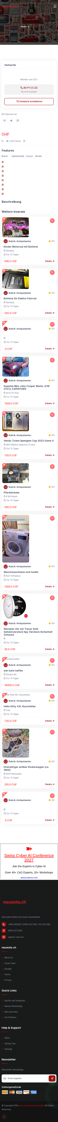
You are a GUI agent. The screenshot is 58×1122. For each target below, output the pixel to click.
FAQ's (7, 1038)
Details (48, 261)
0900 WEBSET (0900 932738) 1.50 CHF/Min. (29, 924)
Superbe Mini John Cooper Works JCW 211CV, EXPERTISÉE (27, 387)
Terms (7, 974)
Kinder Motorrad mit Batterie (21, 246)
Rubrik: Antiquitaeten (20, 241)
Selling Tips (10, 1043)
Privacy (7, 980)
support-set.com (16, 937)
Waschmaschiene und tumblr (21, 572)
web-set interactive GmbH (31, 1105)
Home (24, 26)
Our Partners (10, 1017)
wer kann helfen (13, 670)
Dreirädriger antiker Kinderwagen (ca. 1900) (26, 768)
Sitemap (8, 1049)
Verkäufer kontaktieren (30, 101)
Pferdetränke (11, 492)
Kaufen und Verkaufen (14, 1000)
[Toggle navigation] (54, 6)
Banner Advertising (13, 1006)
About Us (8, 957)
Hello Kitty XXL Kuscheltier (20, 706)
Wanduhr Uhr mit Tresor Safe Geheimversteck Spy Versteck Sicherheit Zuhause (28, 631)
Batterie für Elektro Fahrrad (20, 298)
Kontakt (8, 969)
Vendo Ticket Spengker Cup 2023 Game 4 (29, 440)
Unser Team (10, 963)
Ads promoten (11, 1012)
